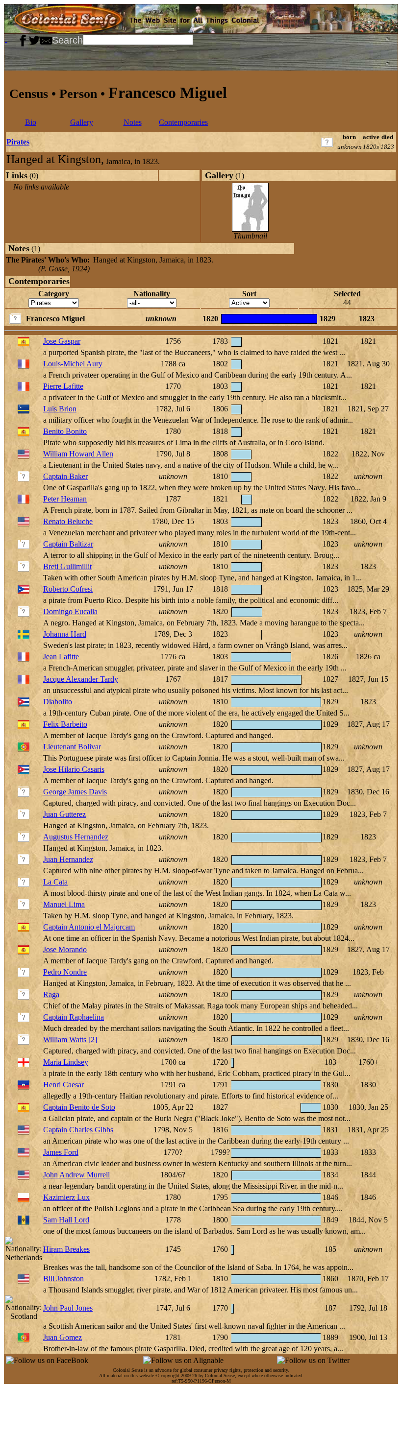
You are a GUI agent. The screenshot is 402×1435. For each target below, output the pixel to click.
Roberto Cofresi (68, 589)
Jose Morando (65, 949)
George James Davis (75, 792)
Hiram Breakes (66, 1249)
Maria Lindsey (65, 1062)
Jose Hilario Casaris (73, 769)
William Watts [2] (70, 1039)
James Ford (60, 1152)
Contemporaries (183, 122)
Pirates (17, 142)
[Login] (14, 39)
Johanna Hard (64, 634)
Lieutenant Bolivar (72, 746)
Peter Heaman (65, 499)
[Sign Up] (10, 39)
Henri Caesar (63, 1084)
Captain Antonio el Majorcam (89, 927)
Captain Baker (65, 476)
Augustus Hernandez (75, 837)
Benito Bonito (65, 431)
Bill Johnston (63, 1278)
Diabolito (57, 701)
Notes (133, 122)
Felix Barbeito (65, 724)
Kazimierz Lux (66, 1197)
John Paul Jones (68, 1308)
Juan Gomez (62, 1337)
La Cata (55, 882)
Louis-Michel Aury (72, 363)
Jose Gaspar (61, 341)
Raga (51, 994)
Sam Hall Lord (66, 1220)
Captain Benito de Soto (79, 1107)
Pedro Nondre (65, 972)
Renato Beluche (68, 521)
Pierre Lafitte (63, 386)
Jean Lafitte (61, 656)
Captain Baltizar (68, 544)
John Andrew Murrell (76, 1175)
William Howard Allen (78, 454)
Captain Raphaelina (73, 1017)
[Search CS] (194, 39)
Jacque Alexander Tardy (80, 679)
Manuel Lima (64, 904)
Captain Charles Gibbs (78, 1129)
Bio (30, 122)
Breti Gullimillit (67, 566)
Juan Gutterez (64, 814)
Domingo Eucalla (70, 611)
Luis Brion (59, 409)
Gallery (81, 122)
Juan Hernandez (68, 859)
